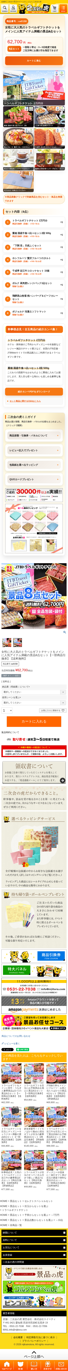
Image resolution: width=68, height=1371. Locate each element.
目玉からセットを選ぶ (36, 1206)
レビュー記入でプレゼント (23, 450)
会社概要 (18, 1337)
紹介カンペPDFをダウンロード (34, 391)
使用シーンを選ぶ (12, 697)
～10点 (59, 1220)
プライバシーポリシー (34, 1341)
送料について (10, 1240)
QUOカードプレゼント (21, 479)
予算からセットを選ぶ (36, 1215)
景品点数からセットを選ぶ (39, 1220)
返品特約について (10, 732)
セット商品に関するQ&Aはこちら (25, 401)
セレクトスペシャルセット (39, 1201)
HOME (3, 1201)
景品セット (16, 1201)
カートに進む (34, 60)
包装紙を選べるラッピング (23, 464)
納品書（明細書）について (16, 686)
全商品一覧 (16, 1225)
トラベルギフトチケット (15, 1210)
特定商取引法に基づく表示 (40, 1337)
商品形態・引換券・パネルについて (28, 435)
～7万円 (55, 1215)
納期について (10, 1232)
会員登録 (7, 1255)
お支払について (11, 1247)
